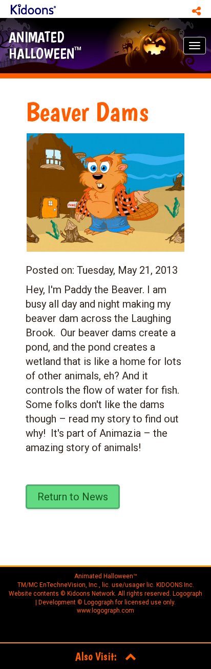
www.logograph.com (105, 610)
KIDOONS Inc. (175, 585)
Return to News (72, 497)
